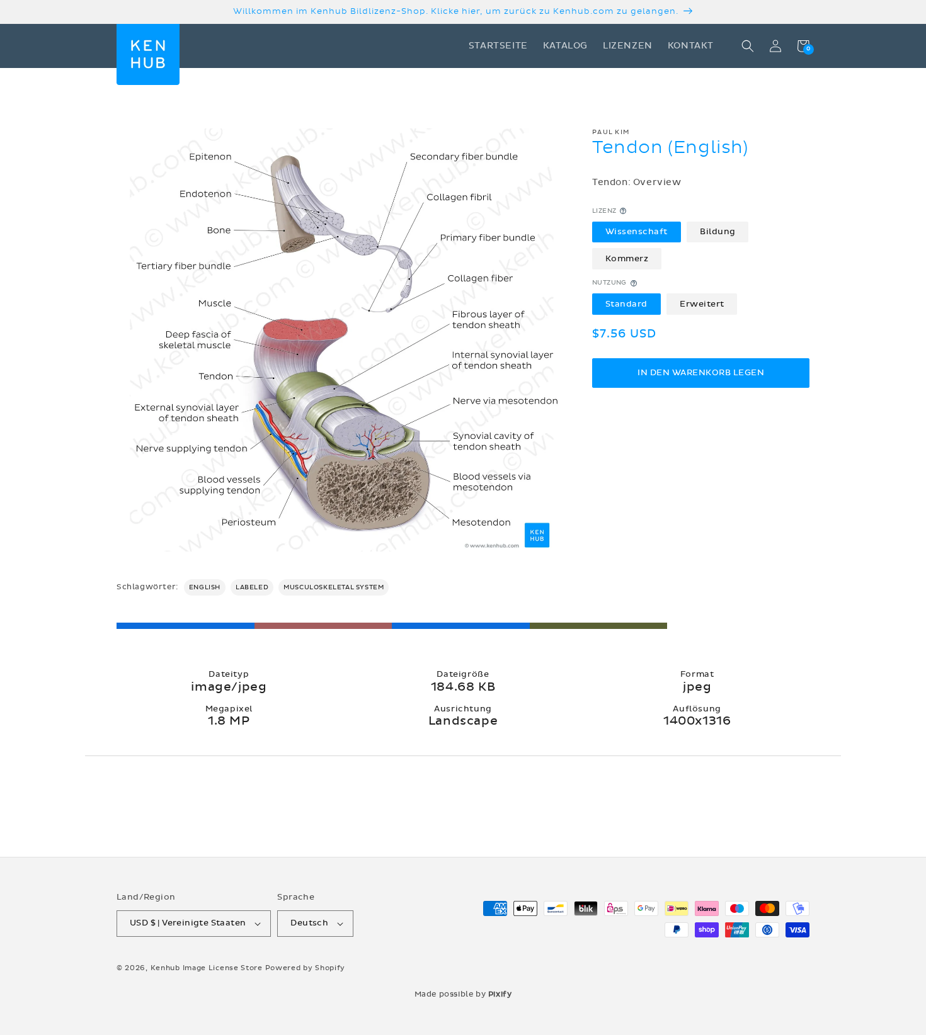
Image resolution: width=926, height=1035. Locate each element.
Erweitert (702, 303)
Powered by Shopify (305, 968)
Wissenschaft (636, 232)
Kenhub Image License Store (207, 968)
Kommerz (627, 259)
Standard (626, 303)
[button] (748, 46)
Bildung (718, 232)
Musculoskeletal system (333, 587)
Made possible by (463, 994)
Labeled (252, 587)
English (204, 587)
